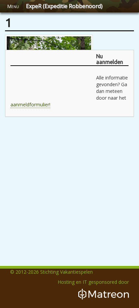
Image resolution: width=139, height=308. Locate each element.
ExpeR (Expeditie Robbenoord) (64, 6)
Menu (13, 6)
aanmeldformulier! (30, 104)
